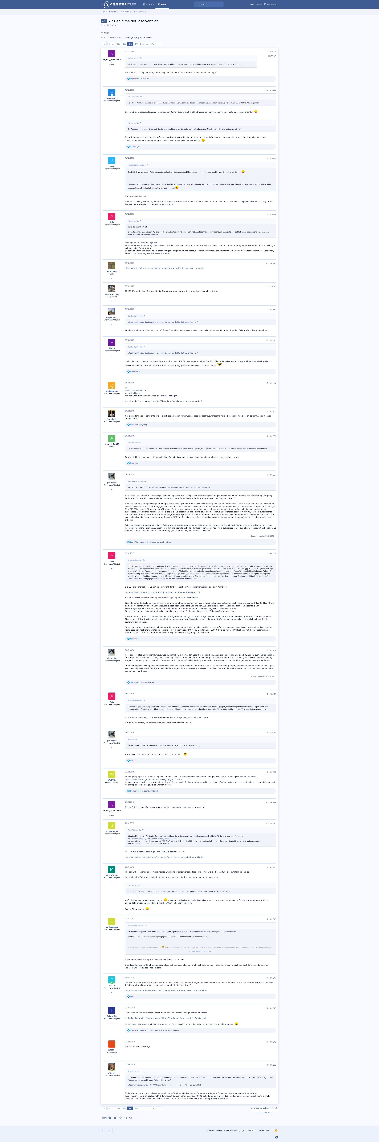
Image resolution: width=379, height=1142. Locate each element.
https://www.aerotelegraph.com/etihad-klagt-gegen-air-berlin (154, 779)
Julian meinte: (133, 58)
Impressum (220, 1130)
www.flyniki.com (132, 393)
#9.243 (273, 802)
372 (142, 44)
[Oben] (272, 1130)
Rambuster (112, 271)
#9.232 (273, 309)
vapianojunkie (112, 98)
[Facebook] (276, 1137)
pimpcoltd (112, 482)
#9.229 (273, 214)
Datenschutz (252, 1130)
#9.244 (273, 823)
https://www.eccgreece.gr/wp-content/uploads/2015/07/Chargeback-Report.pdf (162, 592)
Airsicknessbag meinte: (137, 481)
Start (268, 1130)
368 (118, 44)
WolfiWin (112, 780)
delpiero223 (111, 317)
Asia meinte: (133, 739)
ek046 (112, 985)
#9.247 (273, 978)
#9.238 (273, 554)
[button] (153, 4)
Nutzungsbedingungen (235, 1130)
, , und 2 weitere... (151, 542)
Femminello (111, 419)
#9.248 (273, 1008)
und (139, 79)
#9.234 (273, 383)
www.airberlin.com (133, 390)
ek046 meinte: (134, 1071)
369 (124, 44)
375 (152, 44)
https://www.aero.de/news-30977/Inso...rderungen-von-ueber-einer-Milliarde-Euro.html (166, 990)
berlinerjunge (112, 391)
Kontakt (210, 1130)
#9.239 (273, 650)
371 (136, 44)
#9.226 (273, 52)
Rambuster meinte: (135, 316)
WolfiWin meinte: (134, 830)
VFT (109, 1130)
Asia (112, 222)
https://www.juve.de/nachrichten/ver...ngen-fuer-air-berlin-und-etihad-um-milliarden (164, 857)
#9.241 (273, 733)
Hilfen (261, 1130)
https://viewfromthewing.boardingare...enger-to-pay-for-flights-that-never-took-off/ (164, 268)
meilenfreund (112, 875)
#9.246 (273, 919)
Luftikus (111, 1050)
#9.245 (273, 867)
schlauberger (112, 831)
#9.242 (273, 772)
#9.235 (273, 411)
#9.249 (273, 1042)
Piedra (112, 348)
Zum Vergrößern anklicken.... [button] (200, 951)
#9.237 (273, 475)
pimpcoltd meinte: (135, 560)
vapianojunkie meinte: (137, 165)
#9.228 (273, 158)
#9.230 (273, 263)
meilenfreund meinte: (136, 926)
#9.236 (273, 436)
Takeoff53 (112, 1016)
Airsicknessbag (112, 294)
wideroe (112, 1073)
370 (130, 44)
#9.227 (273, 90)
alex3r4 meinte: (134, 443)
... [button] (113, 44)
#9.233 (273, 340)
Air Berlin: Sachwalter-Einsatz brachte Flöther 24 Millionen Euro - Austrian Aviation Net (165, 1018)
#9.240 (273, 694)
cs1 (104, 25)
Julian (111, 166)
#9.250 (273, 1065)
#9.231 (273, 286)
